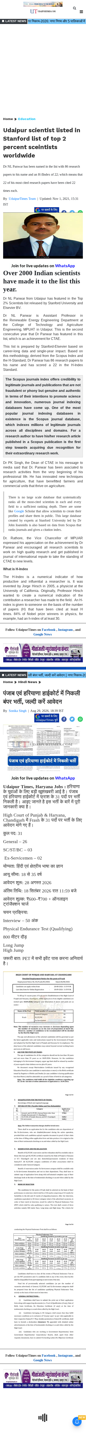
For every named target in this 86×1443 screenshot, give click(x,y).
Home (8, 119)
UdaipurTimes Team (22, 198)
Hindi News (27, 682)
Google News (42, 634)
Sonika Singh (18, 711)
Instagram (65, 629)
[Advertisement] (43, 70)
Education (26, 119)
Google (19, 511)
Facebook (49, 629)
